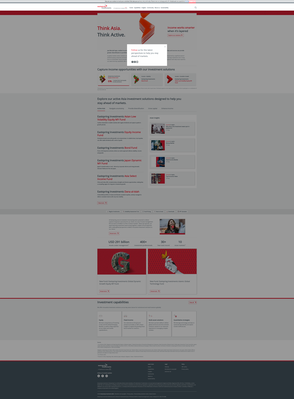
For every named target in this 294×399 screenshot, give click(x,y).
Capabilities (137, 8)
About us (157, 8)
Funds (131, 8)
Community (150, 8)
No (188, 1)
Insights (143, 8)
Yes (186, 1)
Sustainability (164, 8)
